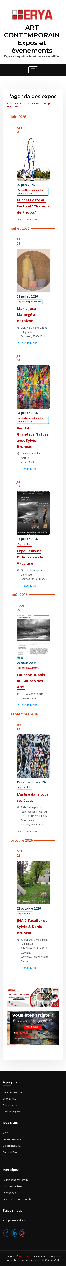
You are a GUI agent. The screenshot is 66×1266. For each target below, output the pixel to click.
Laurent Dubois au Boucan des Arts (31, 680)
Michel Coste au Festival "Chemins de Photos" (33, 206)
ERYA (5, 1132)
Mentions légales (12, 1111)
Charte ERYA (9, 1098)
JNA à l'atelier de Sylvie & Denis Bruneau (32, 926)
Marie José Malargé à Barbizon (26, 314)
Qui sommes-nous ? (13, 1092)
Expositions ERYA (12, 1145)
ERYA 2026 (24, 1256)
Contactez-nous (11, 1105)
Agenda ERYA (10, 1152)
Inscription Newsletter (14, 1220)
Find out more (27, 219)
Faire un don (9, 1192)
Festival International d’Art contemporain (31, 192)
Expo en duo (24, 544)
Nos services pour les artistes (18, 1199)
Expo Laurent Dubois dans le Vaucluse (30, 557)
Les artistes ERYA (12, 1139)
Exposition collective (28, 667)
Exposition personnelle (29, 301)
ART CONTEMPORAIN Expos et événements (32, 39)
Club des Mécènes (12, 1186)
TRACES (7, 1158)
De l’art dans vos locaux (15, 1179)
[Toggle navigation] (33, 70)
